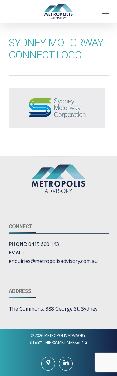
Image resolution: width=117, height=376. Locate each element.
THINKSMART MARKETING (65, 342)
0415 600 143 (43, 244)
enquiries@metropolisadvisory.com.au (53, 261)
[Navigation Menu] (105, 11)
